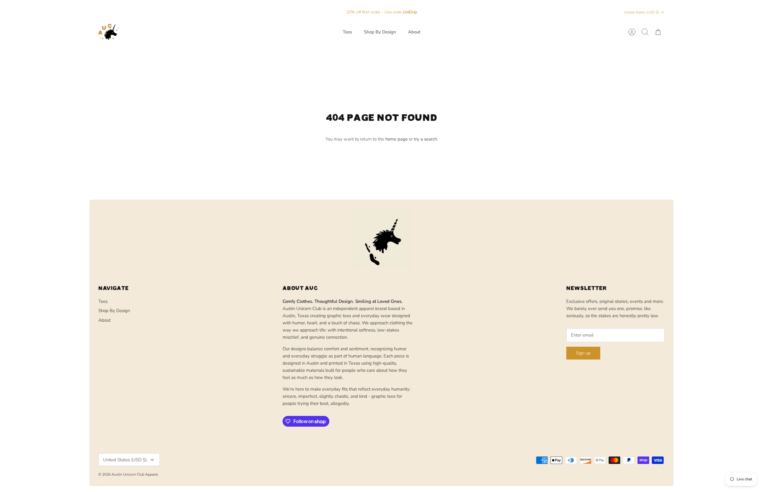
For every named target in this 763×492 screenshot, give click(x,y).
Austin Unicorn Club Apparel (134, 474)
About (414, 32)
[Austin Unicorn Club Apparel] (108, 32)
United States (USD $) (641, 12)
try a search (425, 139)
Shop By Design (380, 32)
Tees (347, 32)
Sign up (583, 353)
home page (396, 139)
